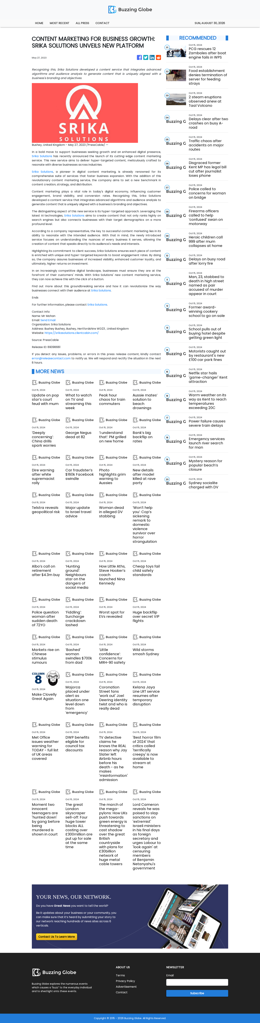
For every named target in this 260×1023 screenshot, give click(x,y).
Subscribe (197, 993)
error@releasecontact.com (51, 358)
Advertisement (126, 987)
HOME (39, 23)
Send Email (48, 320)
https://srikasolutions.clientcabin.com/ (72, 333)
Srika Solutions (42, 156)
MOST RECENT (59, 23)
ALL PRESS (82, 23)
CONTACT (102, 23)
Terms (120, 975)
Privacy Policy (125, 981)
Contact (122, 992)
